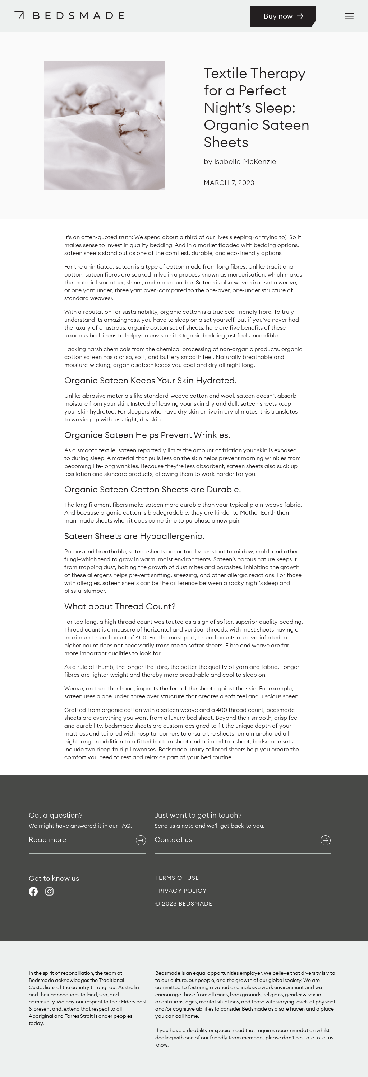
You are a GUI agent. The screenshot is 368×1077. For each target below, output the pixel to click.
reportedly (152, 450)
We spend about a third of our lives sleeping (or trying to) (210, 237)
